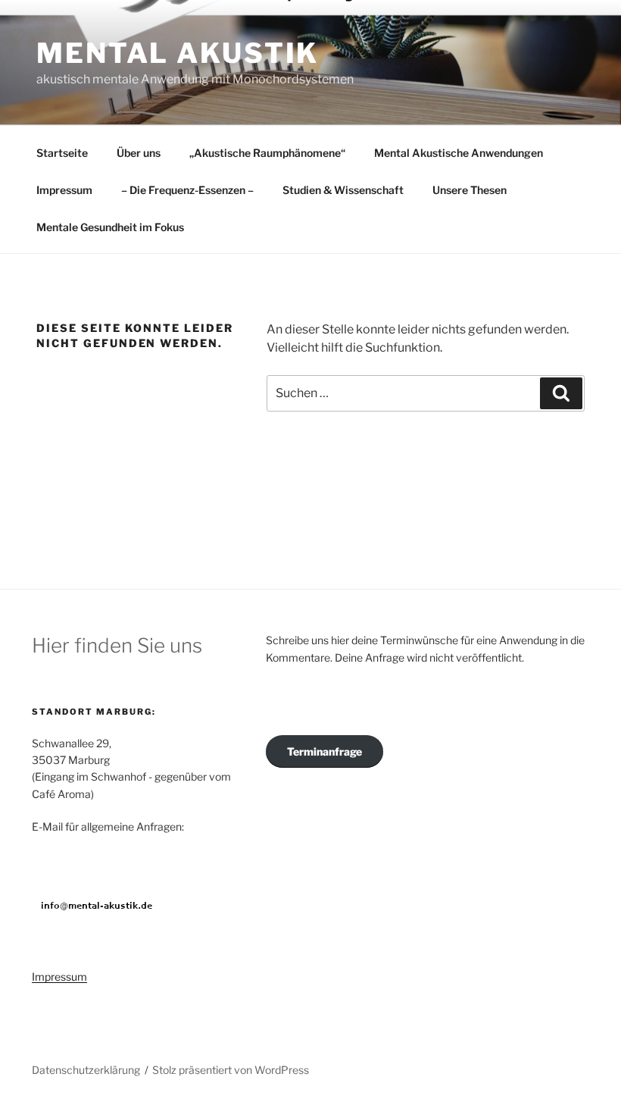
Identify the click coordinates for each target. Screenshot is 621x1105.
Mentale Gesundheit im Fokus (110, 227)
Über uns (139, 152)
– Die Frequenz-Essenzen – (187, 189)
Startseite (62, 152)
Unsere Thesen (469, 189)
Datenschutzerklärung (86, 1069)
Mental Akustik (177, 53)
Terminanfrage (324, 751)
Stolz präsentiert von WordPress (230, 1069)
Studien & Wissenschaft (343, 189)
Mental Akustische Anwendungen (458, 152)
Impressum (64, 189)
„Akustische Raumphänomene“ (267, 152)
